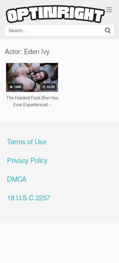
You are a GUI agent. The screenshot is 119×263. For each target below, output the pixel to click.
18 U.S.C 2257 (28, 197)
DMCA (16, 179)
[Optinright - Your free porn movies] (55, 15)
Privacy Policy (27, 160)
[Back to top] (109, 250)
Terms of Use (26, 141)
